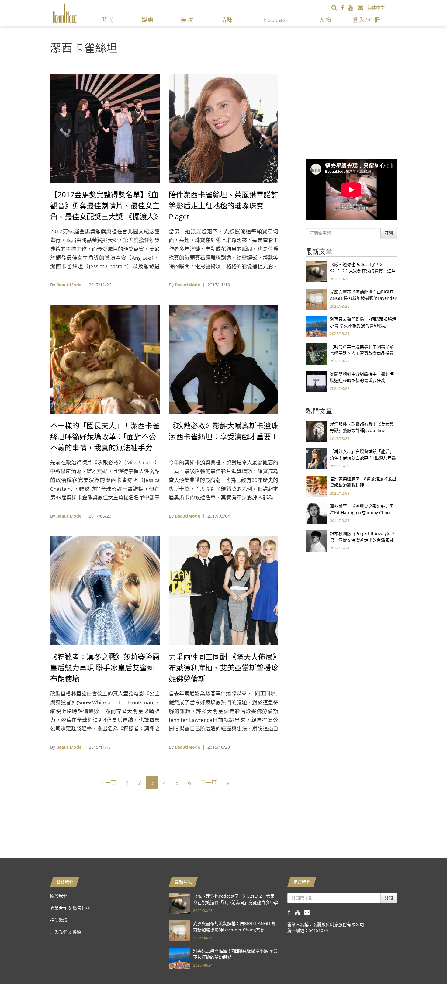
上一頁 (108, 782)
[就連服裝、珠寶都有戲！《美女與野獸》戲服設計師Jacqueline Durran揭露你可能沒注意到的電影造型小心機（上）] (316, 431)
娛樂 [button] (147, 20)
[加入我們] (363, 7)
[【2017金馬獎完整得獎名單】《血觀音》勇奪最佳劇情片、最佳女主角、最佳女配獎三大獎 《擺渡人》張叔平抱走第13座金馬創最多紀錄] (105, 128)
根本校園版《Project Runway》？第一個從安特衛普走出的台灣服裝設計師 (362, 540)
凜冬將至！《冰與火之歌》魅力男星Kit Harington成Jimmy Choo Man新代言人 (362, 512)
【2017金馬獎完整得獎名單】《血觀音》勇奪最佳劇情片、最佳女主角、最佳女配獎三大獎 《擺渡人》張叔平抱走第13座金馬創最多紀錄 (105, 216)
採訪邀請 (58, 920)
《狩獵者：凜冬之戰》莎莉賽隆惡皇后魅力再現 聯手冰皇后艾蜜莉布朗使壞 (105, 668)
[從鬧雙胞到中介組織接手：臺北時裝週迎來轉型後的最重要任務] (316, 381)
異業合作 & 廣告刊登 (70, 908)
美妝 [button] (187, 20)
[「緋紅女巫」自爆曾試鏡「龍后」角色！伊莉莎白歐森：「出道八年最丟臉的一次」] (316, 458)
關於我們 (58, 896)
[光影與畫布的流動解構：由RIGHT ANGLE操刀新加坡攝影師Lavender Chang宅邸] (316, 299)
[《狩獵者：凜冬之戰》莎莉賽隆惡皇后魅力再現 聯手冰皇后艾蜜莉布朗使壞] (105, 590)
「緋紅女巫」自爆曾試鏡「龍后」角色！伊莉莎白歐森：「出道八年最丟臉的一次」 (363, 458)
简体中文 (376, 7)
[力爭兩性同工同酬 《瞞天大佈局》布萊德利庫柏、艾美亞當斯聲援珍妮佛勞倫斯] (223, 590)
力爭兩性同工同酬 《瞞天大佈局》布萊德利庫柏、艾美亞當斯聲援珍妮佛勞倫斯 (223, 668)
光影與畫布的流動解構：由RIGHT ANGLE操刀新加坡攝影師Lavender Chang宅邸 (363, 298)
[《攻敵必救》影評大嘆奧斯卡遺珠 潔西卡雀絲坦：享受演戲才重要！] (223, 359)
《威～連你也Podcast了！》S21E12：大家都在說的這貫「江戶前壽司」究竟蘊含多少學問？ (363, 271)
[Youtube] (353, 7)
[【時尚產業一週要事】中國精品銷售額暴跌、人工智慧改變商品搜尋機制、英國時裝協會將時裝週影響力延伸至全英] (316, 353)
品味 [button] (226, 20)
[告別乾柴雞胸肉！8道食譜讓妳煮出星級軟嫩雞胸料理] (316, 486)
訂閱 (388, 233)
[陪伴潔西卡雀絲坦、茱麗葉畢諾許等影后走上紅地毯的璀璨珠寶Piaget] (223, 128)
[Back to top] (427, 964)
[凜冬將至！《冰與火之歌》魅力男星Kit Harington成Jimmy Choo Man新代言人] (316, 513)
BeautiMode (68, 285)
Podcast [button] (276, 20)
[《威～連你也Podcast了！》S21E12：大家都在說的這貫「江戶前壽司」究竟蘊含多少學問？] (316, 271)
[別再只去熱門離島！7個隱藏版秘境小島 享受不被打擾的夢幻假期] (316, 326)
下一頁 (208, 782)
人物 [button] (325, 20)
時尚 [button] (108, 20)
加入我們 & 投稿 (65, 932)
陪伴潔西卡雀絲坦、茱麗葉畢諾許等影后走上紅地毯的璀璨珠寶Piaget (223, 205)
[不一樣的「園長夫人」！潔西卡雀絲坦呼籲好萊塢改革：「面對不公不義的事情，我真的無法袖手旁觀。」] (105, 359)
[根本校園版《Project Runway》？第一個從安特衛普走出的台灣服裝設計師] (316, 540)
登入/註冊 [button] (366, 20)
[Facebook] (344, 7)
